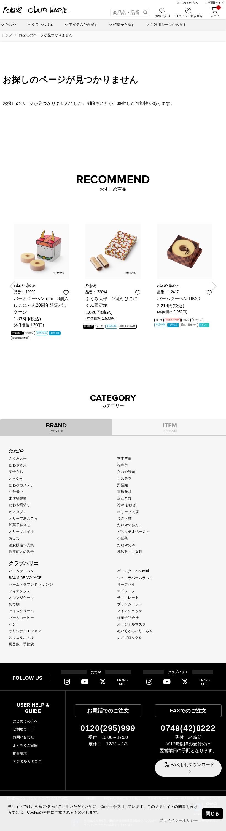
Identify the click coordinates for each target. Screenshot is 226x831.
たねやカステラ (21, 485)
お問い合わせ (23, 737)
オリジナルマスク (131, 624)
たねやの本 (126, 545)
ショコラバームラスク (135, 578)
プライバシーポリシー (178, 820)
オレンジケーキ (21, 598)
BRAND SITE (122, 682)
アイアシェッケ (129, 611)
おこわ (14, 538)
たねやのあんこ (129, 525)
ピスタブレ (18, 512)
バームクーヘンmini (133, 571)
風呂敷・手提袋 (129, 552)
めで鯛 (14, 604)
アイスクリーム (21, 611)
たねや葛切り (19, 505)
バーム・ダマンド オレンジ (31, 584)
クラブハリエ (24, 563)
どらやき (16, 478)
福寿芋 (122, 465)
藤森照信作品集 (21, 545)
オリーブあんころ (23, 518)
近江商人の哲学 (21, 552)
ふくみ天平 (18, 458)
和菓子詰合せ (19, 525)
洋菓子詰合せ (128, 618)
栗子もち (16, 472)
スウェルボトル (21, 637)
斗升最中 (16, 492)
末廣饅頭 (124, 492)
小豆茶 (122, 538)
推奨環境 (20, 753)
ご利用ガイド (23, 729)
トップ (6, 35)
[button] (14, 286)
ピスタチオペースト (133, 532)
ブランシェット (129, 604)
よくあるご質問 (25, 745)
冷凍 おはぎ (126, 505)
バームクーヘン (21, 571)
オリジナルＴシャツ (25, 631)
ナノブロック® (129, 637)
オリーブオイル (21, 532)
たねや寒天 (18, 465)
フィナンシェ (19, 591)
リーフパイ (126, 584)
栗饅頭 (122, 485)
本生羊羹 (124, 458)
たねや (16, 451)
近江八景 (124, 498)
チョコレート (128, 598)
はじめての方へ (25, 721)
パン (12, 624)
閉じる (212, 813)
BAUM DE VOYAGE (25, 578)
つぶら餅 (124, 518)
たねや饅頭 (126, 472)
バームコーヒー (21, 618)
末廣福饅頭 (18, 498)
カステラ (124, 478)
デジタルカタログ (27, 761)
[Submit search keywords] (145, 13)
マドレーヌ (126, 591)
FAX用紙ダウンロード (192, 764)
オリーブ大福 (128, 512)
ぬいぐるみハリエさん (135, 631)
